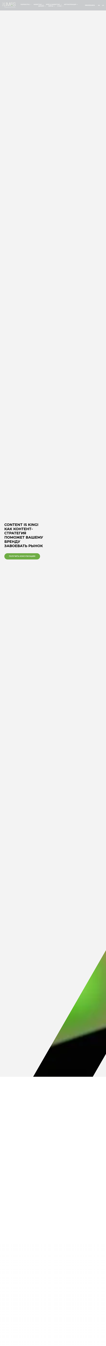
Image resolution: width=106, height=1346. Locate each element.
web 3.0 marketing (53, 4)
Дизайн (41, 6)
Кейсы (51, 6)
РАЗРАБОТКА (25, 4)
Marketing (38, 4)
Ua (103, 5)
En (99, 5)
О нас (59, 6)
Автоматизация (70, 4)
